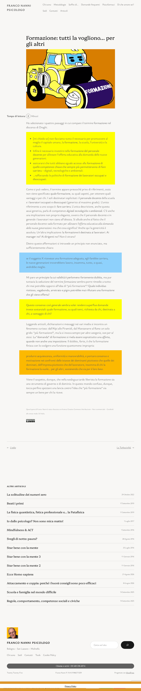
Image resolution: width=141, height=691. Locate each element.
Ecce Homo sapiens (20, 574)
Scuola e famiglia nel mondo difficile (31, 592)
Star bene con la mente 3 (24, 556)
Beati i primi (15, 503)
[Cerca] (127, 645)
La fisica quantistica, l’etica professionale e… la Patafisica (45, 512)
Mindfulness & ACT (20, 529)
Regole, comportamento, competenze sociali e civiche (43, 600)
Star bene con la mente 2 (24, 565)
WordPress (130, 672)
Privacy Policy (70, 686)
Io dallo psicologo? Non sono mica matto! (35, 521)
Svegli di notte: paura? (22, 538)
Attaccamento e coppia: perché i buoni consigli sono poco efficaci (51, 583)
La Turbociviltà (124, 447)
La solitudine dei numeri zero (26, 494)
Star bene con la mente (22, 547)
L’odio (13, 447)
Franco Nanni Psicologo (28, 643)
